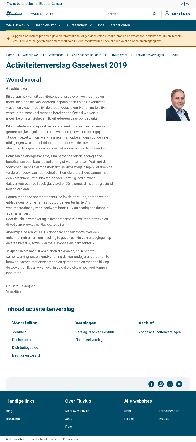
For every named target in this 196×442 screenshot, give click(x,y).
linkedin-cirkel (170, 384)
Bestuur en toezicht (27, 355)
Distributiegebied (25, 347)
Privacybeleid (71, 439)
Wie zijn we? (15, 25)
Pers (68, 426)
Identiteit (19, 332)
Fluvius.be (13, 4)
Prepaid (164, 419)
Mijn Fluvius (181, 14)
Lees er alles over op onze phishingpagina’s (132, 41)
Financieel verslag (89, 340)
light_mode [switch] (182, 3)
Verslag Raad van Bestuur (94, 332)
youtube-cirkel (179, 384)
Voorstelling (25, 323)
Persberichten (119, 25)
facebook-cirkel (151, 384)
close (188, 39)
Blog (42, 4)
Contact (57, 4)
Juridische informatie (44, 439)
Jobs (29, 4)
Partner (129, 419)
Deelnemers (21, 340)
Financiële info (45, 25)
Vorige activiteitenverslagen (160, 332)
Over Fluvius (42, 14)
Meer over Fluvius (77, 411)
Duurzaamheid (77, 25)
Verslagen (85, 323)
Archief (146, 323)
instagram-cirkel (161, 384)
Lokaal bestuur (169, 411)
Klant (127, 411)
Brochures (13, 419)
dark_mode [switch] (187, 3)
